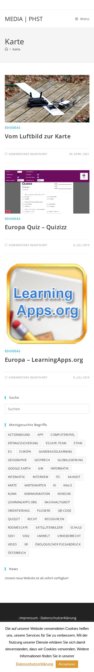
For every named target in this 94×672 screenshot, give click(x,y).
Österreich (17, 553)
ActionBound (19, 435)
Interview (40, 477)
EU (10, 452)
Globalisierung (70, 460)
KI (54, 485)
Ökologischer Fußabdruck (58, 544)
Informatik (59, 468)
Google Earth (19, 468)
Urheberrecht (69, 536)
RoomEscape (18, 527)
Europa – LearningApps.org (44, 359)
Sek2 (26, 536)
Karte (16, 49)
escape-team (56, 443)
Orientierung (19, 511)
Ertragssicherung (23, 443)
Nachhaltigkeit (57, 502)
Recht (32, 519)
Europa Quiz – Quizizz (36, 227)
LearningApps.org (22, 502)
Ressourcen (54, 519)
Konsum (64, 494)
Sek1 (11, 536)
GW (40, 468)
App (40, 435)
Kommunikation (37, 494)
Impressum (29, 618)
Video (12, 544)
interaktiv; (16, 477)
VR (26, 544)
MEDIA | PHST (24, 19)
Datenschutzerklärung (58, 618)
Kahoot (74, 477)
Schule (76, 527)
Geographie (17, 460)
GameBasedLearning (55, 452)
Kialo (67, 485)
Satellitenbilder (49, 527)
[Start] (6, 49)
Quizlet (14, 519)
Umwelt (43, 536)
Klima (12, 494)
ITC (58, 477)
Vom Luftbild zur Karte (38, 136)
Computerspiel (63, 435)
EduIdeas (12, 128)
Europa (25, 452)
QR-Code (65, 511)
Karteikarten (35, 485)
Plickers (43, 511)
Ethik (78, 443)
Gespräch (42, 460)
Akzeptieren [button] (67, 664)
